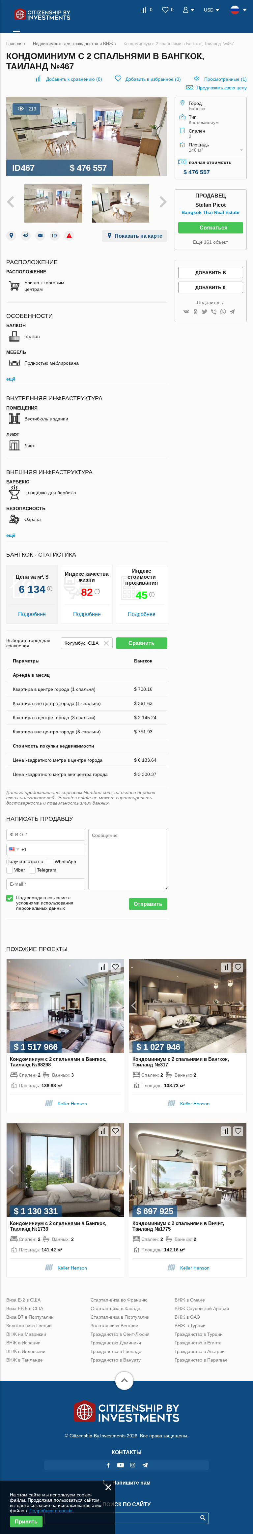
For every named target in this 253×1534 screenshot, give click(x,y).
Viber (19, 869)
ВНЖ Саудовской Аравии (202, 1308)
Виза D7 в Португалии (30, 1317)
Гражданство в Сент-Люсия (120, 1334)
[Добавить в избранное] (116, 967)
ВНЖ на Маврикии (26, 1334)
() (74, 79)
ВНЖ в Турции (190, 1325)
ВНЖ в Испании (23, 1342)
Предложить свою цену (222, 87)
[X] (204, 312)
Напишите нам (131, 1483)
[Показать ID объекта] (55, 236)
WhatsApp (65, 861)
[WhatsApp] (223, 312)
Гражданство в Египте (198, 1342)
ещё (10, 379)
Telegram (46, 869)
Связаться (213, 227)
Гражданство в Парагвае (201, 1360)
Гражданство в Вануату (116, 1360)
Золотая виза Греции (29, 1325)
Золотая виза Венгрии (114, 1325)
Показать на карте (138, 236)
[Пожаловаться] (69, 236)
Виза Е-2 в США (23, 1300)
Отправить (148, 904)
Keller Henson (72, 1103)
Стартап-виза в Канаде (115, 1308)
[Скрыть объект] (26, 236)
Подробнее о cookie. (51, 1510)
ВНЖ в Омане (190, 1300)
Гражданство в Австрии (200, 1351)
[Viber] (214, 312)
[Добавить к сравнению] (103, 967)
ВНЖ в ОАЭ (187, 1317)
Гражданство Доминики (116, 1342)
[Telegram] (232, 312)
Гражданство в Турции (199, 1334)
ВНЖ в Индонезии (25, 1351)
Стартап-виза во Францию (119, 1300)
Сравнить (141, 643)
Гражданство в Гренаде (116, 1351)
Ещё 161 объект (210, 242)
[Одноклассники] (195, 312)
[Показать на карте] (11, 236)
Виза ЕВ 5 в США (24, 1308)
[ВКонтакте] (186, 312)
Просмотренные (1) (225, 79)
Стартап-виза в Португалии (120, 1317)
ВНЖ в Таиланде (24, 1360)
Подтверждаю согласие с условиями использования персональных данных (44, 903)
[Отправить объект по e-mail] (40, 236)
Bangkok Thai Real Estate (210, 212)
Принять (26, 1521)
